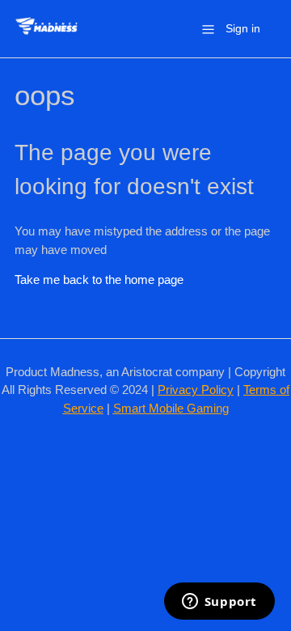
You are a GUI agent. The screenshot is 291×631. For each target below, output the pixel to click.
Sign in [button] (243, 28)
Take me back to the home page (99, 279)
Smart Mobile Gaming (171, 408)
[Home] (46, 37)
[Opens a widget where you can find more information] (219, 602)
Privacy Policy (196, 389)
